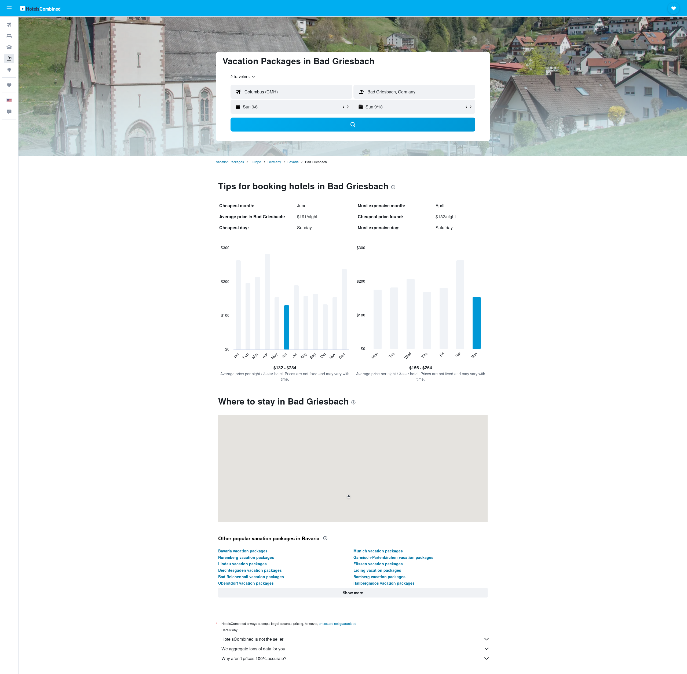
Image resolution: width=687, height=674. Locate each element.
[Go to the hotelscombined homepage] (40, 8)
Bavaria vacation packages (243, 550)
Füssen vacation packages (378, 563)
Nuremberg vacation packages (246, 557)
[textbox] (291, 92)
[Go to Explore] (9, 69)
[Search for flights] (9, 24)
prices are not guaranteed (337, 623)
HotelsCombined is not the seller (252, 639)
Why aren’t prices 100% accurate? (253, 658)
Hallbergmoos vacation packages (384, 583)
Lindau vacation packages (242, 563)
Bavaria (293, 161)
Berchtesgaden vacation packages (250, 570)
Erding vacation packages (377, 570)
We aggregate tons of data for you (253, 649)
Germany (274, 161)
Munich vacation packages (378, 550)
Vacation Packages (230, 161)
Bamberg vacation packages (379, 576)
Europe (255, 161)
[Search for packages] (9, 58)
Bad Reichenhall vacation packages (251, 576)
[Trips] (9, 85)
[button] (9, 8)
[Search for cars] (9, 47)
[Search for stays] (9, 36)
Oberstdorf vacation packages (246, 583)
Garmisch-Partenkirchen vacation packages (393, 557)
